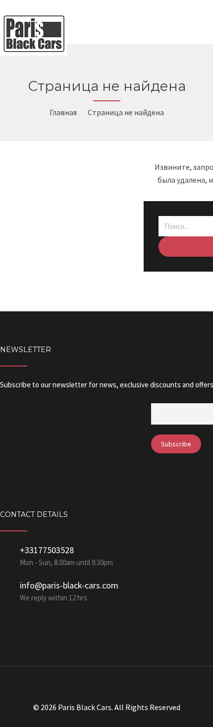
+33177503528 (47, 550)
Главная (63, 112)
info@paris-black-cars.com (69, 585)
